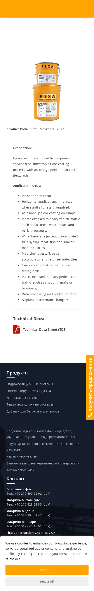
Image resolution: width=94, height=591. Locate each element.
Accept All (47, 570)
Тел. (10, 504)
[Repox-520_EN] (47, 62)
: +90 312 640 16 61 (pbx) (31, 526)
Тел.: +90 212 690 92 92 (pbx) (28, 493)
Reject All (47, 581)
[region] (47, 563)
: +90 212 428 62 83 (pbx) (31, 504)
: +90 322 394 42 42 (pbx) (31, 515)
